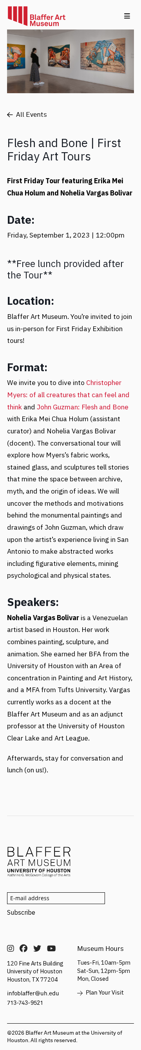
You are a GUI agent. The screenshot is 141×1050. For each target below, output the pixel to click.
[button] (127, 16)
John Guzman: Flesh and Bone (82, 406)
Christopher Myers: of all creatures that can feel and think (68, 394)
